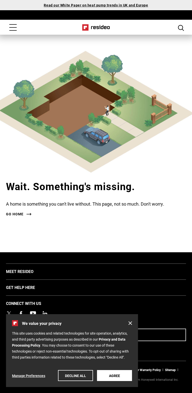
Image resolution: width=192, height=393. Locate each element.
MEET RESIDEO (27, 271)
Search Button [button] (181, 28)
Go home (15, 214)
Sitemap (170, 370)
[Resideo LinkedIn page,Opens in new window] (45, 313)
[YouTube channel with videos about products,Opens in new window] (33, 313)
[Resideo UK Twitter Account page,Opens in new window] (9, 313)
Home (96, 27)
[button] (130, 323)
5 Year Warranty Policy (146, 370)
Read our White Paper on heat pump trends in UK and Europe (96, 5)
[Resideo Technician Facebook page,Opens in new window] (21, 313)
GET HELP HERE (28, 287)
